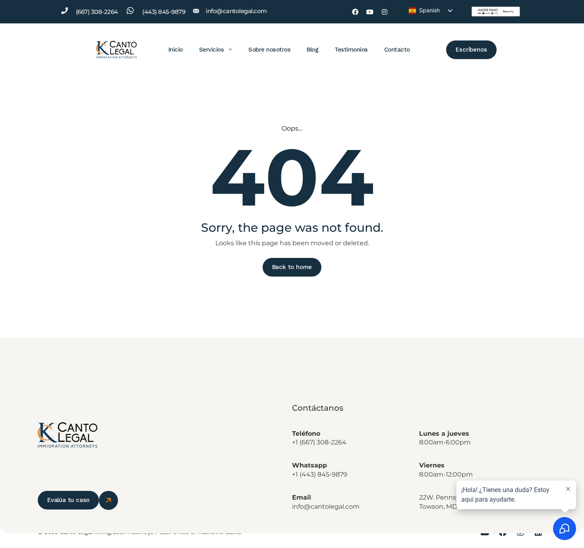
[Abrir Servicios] (230, 49)
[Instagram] (384, 12)
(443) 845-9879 (163, 11)
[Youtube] (370, 12)
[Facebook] (355, 12)
